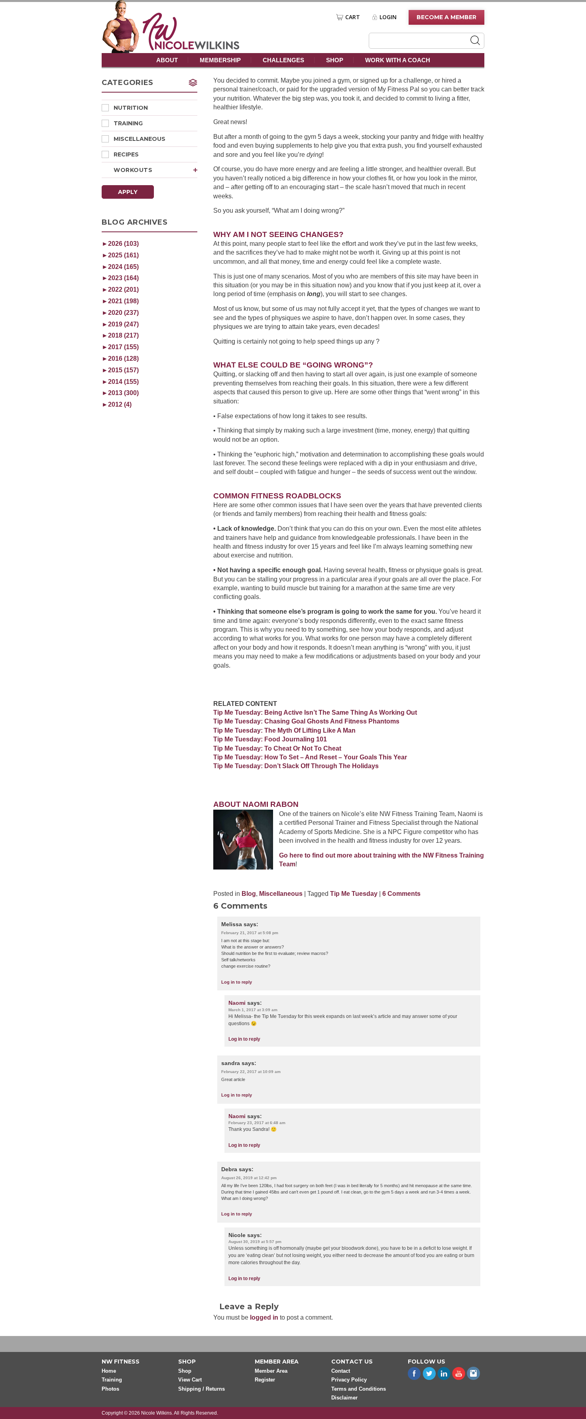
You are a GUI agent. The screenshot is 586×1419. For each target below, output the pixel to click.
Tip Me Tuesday (354, 893)
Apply (128, 192)
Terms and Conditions (358, 1388)
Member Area (271, 1371)
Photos (110, 1388)
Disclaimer (344, 1398)
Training (128, 123)
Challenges (283, 60)
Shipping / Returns (201, 1388)
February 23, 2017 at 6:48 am (256, 1123)
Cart (352, 17)
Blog (249, 893)
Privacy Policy (349, 1380)
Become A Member (446, 17)
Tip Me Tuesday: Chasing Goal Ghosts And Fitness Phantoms (306, 721)
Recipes (126, 154)
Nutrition (131, 108)
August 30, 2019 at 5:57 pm (254, 1241)
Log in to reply (236, 982)
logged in (264, 1317)
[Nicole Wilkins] (191, 48)
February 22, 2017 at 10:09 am (251, 1071)
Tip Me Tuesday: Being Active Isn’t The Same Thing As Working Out (315, 712)
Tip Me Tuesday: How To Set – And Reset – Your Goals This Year (310, 757)
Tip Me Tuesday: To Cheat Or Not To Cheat (277, 748)
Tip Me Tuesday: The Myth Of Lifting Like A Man (284, 730)
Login (388, 17)
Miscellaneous (139, 139)
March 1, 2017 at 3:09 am (252, 1010)
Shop (334, 60)
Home (109, 1371)
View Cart (190, 1380)
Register (265, 1380)
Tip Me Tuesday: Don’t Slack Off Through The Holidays (296, 766)
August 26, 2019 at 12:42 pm (249, 1178)
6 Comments (401, 893)
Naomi (237, 1003)
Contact (340, 1371)
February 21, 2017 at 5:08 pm (249, 933)
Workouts (133, 170)
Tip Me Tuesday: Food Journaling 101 (270, 739)
